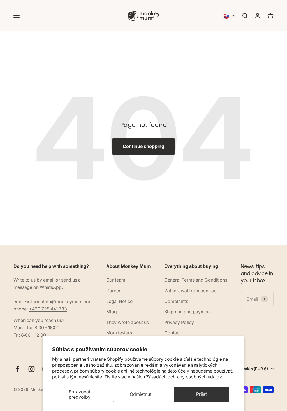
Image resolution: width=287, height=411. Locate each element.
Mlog (111, 311)
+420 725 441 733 (48, 309)
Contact (172, 332)
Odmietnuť (141, 394)
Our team (115, 280)
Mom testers (119, 332)
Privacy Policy (179, 322)
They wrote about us (127, 322)
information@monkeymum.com (60, 301)
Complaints (176, 301)
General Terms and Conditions (195, 280)
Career (113, 290)
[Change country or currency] (229, 16)
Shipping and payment (187, 311)
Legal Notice (119, 301)
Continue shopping (143, 146)
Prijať (201, 394)
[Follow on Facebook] (17, 369)
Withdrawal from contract (191, 290)
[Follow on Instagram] (31, 369)
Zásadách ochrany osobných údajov (184, 377)
